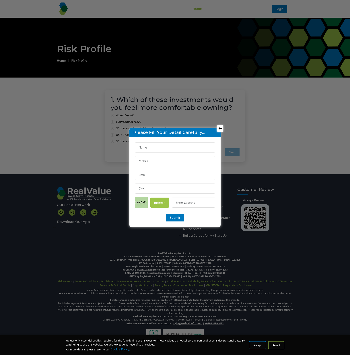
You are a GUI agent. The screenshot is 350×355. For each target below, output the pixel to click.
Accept (257, 345)
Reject (276, 345)
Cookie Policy (119, 349)
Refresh (160, 202)
